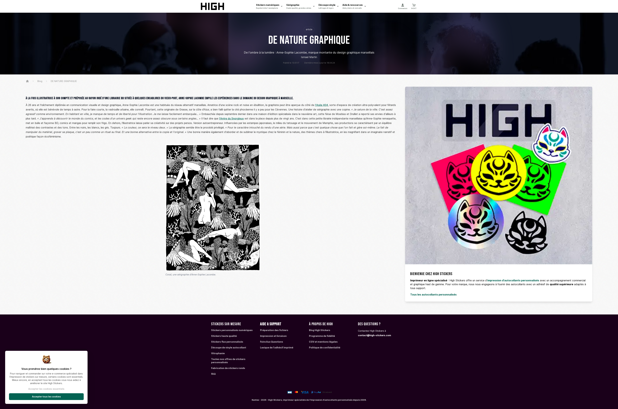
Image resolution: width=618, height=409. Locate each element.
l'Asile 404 (321, 105)
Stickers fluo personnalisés (227, 341)
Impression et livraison (273, 336)
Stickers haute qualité (224, 336)
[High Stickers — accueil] (213, 6)
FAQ (213, 374)
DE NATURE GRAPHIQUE (64, 81)
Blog (39, 81)
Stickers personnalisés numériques (232, 330)
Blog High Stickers (319, 330)
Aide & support (270, 324)
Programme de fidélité (322, 336)
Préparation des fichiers (274, 330)
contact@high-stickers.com (374, 335)
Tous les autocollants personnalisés (433, 294)
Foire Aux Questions (271, 341)
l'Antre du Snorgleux (231, 118)
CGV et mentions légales (323, 341)
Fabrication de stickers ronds (228, 368)
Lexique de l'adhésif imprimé (276, 347)
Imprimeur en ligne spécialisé (428, 280)
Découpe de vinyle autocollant (228, 347)
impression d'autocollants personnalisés (513, 280)
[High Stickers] (27, 81)
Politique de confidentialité (324, 347)
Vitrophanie (218, 353)
